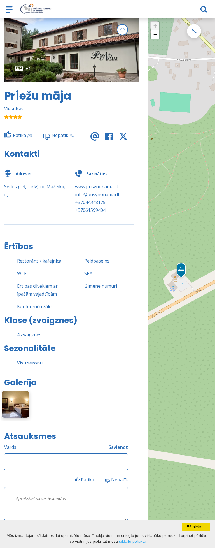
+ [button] (155, 25)
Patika (87, 480)
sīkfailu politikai (132, 541)
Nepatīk (119, 480)
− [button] (155, 34)
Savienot (118, 447)
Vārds (10, 447)
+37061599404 (90, 210)
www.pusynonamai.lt (96, 187)
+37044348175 (90, 202)
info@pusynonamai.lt (97, 194)
